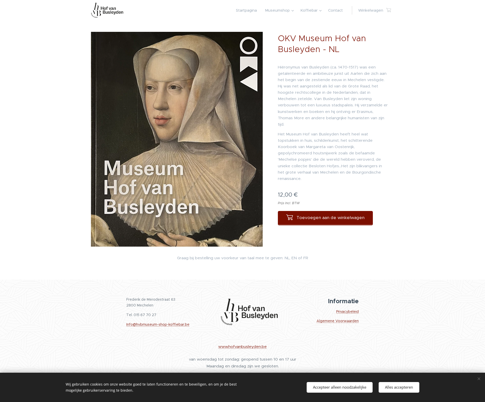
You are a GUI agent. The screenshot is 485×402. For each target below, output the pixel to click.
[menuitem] (248, 10)
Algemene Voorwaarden (338, 321)
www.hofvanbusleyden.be (242, 346)
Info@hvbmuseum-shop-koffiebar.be (157, 324)
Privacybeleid (347, 311)
